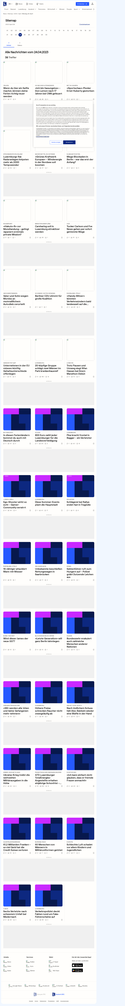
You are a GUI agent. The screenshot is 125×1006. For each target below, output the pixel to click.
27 (33, 35)
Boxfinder (56, 966)
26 (29, 35)
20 (90, 30)
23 (16, 35)
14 (63, 30)
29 (42, 35)
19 (85, 30)
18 (81, 30)
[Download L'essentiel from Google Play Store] (77, 970)
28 (38, 35)
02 (11, 30)
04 (20, 30)
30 (46, 35)
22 (11, 35)
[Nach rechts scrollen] (94, 9)
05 (24, 30)
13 (59, 30)
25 (24, 35)
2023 (15, 13)
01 (7, 30)
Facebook (46, 986)
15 (68, 30)
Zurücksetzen (84, 24)
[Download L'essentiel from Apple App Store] (77, 965)
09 (42, 30)
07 (33, 30)
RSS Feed (56, 971)
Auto (31, 966)
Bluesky (84, 986)
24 (20, 35)
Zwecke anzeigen (56, 142)
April (19, 13)
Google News (17, 986)
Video (9, 966)
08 (38, 30)
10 (46, 30)
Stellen (32, 962)
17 (76, 30)
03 (16, 30)
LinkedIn (72, 986)
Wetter (32, 971)
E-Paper (55, 962)
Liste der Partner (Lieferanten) (42, 136)
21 (7, 35)
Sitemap (10, 13)
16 (72, 30)
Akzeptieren (69, 142)
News (5, 13)
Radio (9, 971)
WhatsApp (32, 986)
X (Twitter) (59, 986)
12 (55, 30)
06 (29, 30)
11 (50, 30)
